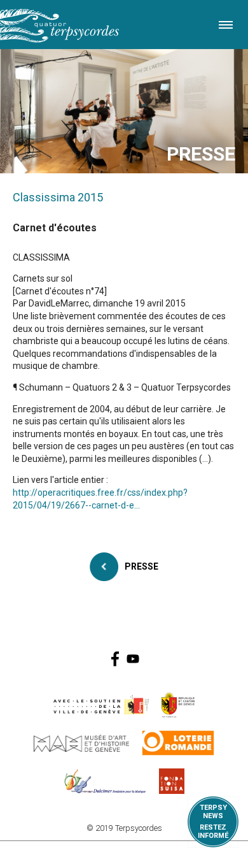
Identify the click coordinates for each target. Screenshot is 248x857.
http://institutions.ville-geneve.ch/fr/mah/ (81, 743)
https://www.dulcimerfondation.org (105, 781)
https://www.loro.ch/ (178, 743)
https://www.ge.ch (178, 705)
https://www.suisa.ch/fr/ (172, 781)
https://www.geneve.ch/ (101, 705)
